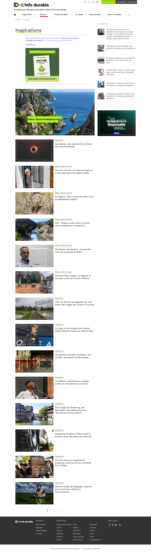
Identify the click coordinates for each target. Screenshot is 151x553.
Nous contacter (41, 525)
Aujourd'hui (27, 14)
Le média (79, 14)
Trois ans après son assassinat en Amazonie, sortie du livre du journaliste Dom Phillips (73, 463)
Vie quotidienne (95, 540)
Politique (76, 528)
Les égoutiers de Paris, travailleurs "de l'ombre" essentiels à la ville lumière (73, 356)
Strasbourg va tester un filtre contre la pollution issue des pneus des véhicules (73, 435)
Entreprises (93, 525)
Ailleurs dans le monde (63, 525)
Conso (92, 534)
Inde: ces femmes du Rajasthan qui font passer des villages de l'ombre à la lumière (74, 303)
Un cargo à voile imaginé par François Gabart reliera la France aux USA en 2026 (74, 329)
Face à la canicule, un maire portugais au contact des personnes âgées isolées (74, 171)
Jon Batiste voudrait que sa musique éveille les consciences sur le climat (72, 382)
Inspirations (26, 20)
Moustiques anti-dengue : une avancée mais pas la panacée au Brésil (73, 250)
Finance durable (60, 14)
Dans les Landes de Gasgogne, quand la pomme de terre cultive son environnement (73, 489)
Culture (92, 531)
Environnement (78, 540)
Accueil (15, 14)
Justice (58, 528)
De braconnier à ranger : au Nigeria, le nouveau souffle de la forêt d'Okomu (73, 277)
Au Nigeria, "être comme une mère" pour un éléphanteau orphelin (74, 198)
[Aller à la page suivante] (62, 510)
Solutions (59, 537)
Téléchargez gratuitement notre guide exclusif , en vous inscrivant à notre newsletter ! (52, 39)
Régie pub (39, 528)
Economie (93, 528)
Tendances (59, 534)
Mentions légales (41, 531)
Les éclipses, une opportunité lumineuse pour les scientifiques (73, 145)
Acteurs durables (114, 14)
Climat (92, 537)
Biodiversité (77, 534)
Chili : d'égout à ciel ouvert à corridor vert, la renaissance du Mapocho (72, 224)
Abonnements (95, 14)
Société (58, 540)
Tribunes (59, 531)
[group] (55, 112)
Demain (43, 14)
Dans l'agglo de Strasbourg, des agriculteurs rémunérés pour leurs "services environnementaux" (70, 410)
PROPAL (97, 549)
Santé (75, 525)
